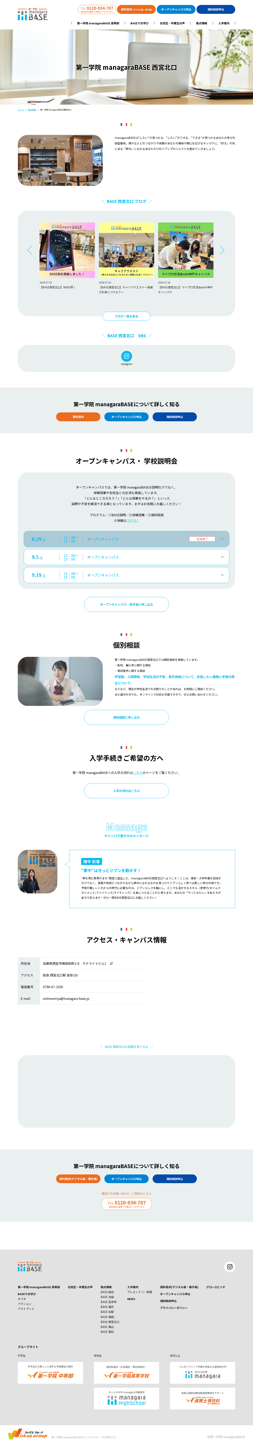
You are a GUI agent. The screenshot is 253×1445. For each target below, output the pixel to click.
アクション (24, 1304)
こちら (138, 772)
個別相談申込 (168, 1301)
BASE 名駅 (107, 1312)
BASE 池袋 (107, 1297)
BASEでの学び (139, 23)
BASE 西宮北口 (110, 1322)
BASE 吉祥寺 (109, 1302)
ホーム (21, 109)
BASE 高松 (107, 1332)
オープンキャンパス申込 (175, 1294)
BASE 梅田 (107, 1317)
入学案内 (223, 23)
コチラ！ (132, 520)
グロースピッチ (215, 1287)
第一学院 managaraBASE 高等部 (98, 23)
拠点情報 (201, 23)
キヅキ (22, 1299)
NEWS (131, 1299)
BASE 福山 (107, 1327)
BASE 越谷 (107, 1292)
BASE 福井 (107, 1307)
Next (220, 250)
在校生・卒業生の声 (172, 23)
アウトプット (26, 1309)
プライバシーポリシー (174, 1308)
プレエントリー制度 (139, 1292)
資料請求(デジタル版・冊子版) (179, 1287)
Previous (33, 250)
